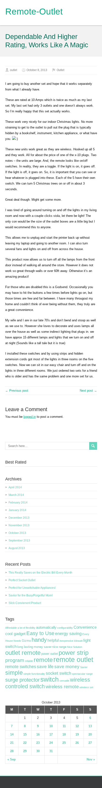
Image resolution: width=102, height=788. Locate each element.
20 (90, 734)
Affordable (11, 627)
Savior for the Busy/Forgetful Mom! (31, 595)
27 (90, 743)
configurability (65, 627)
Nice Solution (74, 647)
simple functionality (34, 673)
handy (39, 639)
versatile (64, 680)
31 (51, 751)
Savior (84, 667)
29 (25, 751)
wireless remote (62, 686)
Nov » (91, 759)
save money (66, 666)
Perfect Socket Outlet (22, 580)
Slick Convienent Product (25, 603)
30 (38, 751)
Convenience (85, 627)
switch (49, 679)
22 (25, 743)
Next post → (88, 390)
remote (43, 659)
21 (12, 743)
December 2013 (19, 517)
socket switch (58, 673)
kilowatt (78, 640)
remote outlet (73, 659)
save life (45, 666)
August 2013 (17, 548)
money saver (42, 647)
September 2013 (19, 540)
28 (12, 751)
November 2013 (19, 525)
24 (51, 743)
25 (64, 743)
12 (77, 726)
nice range (59, 647)
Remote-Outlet (34, 11)
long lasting (25, 647)
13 (90, 726)
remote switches (20, 666)
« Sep (11, 759)
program (14, 660)
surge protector (22, 680)
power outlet (49, 653)
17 (51, 734)
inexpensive (66, 640)
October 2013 (17, 533)
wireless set (86, 687)
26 (77, 743)
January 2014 (17, 510)
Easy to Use (40, 633)
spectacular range (82, 673)
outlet (13, 70)
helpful (53, 640)
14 (12, 734)
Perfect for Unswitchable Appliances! (32, 587)
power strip (73, 652)
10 (51, 726)
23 (38, 743)
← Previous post (16, 390)
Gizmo (26, 640)
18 (64, 734)
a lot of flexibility (26, 627)
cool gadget (15, 633)
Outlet (60, 70)
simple (14, 672)
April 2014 (15, 487)
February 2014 (18, 502)
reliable (29, 661)
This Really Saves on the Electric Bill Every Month (40, 572)
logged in (29, 416)
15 (25, 734)
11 (64, 726)
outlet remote (23, 652)
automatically (46, 627)
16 (38, 734)
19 (77, 734)
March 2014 (16, 495)
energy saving (68, 633)
